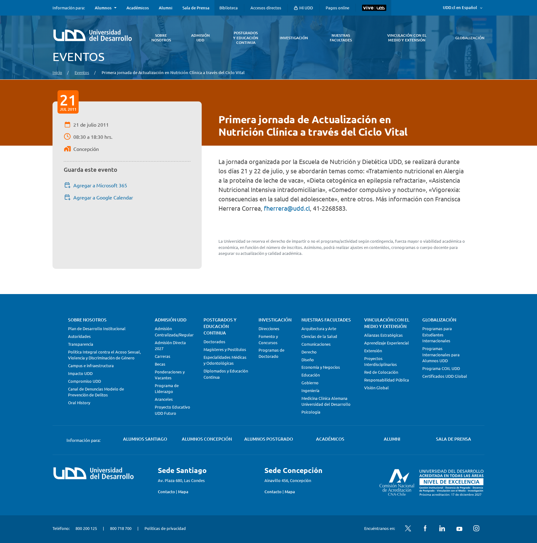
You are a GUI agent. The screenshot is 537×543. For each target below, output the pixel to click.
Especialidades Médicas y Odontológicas (225, 360)
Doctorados (214, 341)
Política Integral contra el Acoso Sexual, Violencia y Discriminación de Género (104, 355)
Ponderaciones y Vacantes (170, 375)
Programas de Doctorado (271, 353)
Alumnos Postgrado (268, 439)
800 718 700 (120, 528)
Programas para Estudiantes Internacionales (437, 334)
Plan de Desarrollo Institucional (97, 328)
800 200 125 (86, 528)
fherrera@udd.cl (287, 208)
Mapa (183, 491)
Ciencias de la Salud (319, 336)
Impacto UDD (80, 373)
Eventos (82, 72)
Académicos (137, 8)
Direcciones (269, 328)
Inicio (57, 72)
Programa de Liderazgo (167, 388)
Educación (310, 374)
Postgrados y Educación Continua (220, 326)
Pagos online (337, 7)
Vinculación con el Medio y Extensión (386, 323)
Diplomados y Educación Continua (226, 374)
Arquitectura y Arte (318, 328)
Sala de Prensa (195, 8)
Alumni (165, 8)
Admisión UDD (170, 320)
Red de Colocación (381, 372)
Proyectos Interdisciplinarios (380, 361)
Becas (160, 364)
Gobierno (310, 382)
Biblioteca (228, 7)
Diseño (307, 359)
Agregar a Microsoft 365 (100, 185)
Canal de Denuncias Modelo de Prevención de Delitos (96, 392)
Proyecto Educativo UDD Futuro (172, 410)
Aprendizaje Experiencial (386, 342)
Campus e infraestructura (91, 365)
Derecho (309, 351)
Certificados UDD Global (444, 376)
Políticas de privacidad (165, 528)
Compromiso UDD (84, 381)
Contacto (166, 491)
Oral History (79, 402)
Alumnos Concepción (207, 439)
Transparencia (80, 344)
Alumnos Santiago (145, 439)
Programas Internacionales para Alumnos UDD (441, 354)
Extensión (373, 350)
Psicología (310, 411)
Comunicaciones (316, 344)
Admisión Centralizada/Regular (174, 331)
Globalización (439, 320)
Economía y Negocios (320, 367)
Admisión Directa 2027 (170, 345)
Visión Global (376, 387)
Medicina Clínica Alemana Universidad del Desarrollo (326, 401)
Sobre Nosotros (87, 320)
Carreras (162, 356)
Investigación (275, 320)
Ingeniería (310, 390)
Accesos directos (265, 7)
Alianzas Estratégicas (383, 335)
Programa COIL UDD (441, 368)
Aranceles (164, 399)
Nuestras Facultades (326, 320)
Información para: (69, 7)
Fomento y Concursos (268, 339)
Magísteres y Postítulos (225, 349)
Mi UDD (305, 7)
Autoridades (79, 336)
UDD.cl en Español (460, 7)
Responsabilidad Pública (386, 379)
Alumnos (103, 8)
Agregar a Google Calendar (103, 197)
